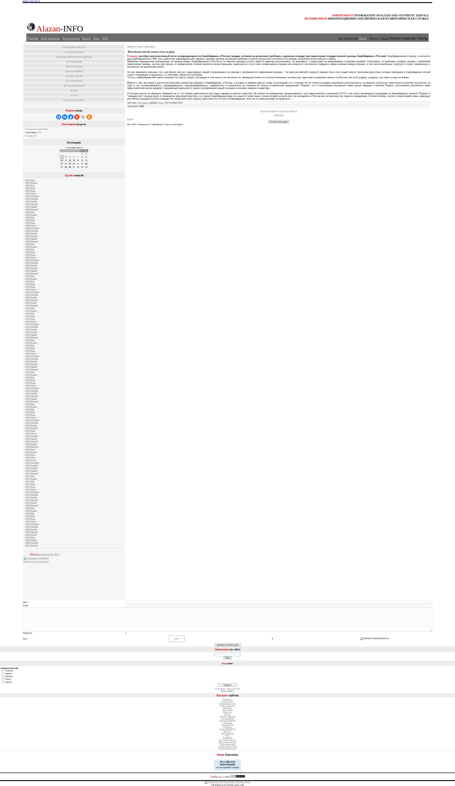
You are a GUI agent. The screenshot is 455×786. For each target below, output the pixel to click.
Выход (86, 38)
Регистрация (70, 38)
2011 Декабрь (32, 332)
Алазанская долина (34, 129)
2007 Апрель (31, 183)
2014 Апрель (31, 407)
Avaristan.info (227, 701)
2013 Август (31, 385)
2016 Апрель (31, 452)
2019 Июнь (30, 537)
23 (86, 164)
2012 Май (30, 345)
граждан (235, 767)
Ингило (227, 714)
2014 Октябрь (32, 423)
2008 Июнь (30, 220)
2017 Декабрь (32, 500)
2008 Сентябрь (32, 228)
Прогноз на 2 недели (36, 561)
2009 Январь (31, 239)
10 (62, 160)
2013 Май (30, 377)
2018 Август (31, 521)
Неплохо (9, 676)
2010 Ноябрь (31, 297)
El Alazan (227, 727)
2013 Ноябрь (31, 393)
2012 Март (30, 340)
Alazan (161, 103)
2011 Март (30, 308)
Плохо (8, 679)
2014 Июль (30, 415)
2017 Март (30, 476)
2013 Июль (30, 383)
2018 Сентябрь (32, 524)
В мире (29, 136)
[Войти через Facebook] (70, 117)
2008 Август (31, 225)
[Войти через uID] (58, 117)
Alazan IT (227, 731)
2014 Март (30, 404)
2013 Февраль (32, 369)
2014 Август (31, 417)
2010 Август (31, 289)
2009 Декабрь (32, 268)
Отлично (9, 671)
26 (70, 167)
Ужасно (8, 682)
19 (70, 164)
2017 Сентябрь (32, 492)
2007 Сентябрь (32, 196)
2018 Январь (31, 503)
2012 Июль (30, 351)
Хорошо (8, 673)
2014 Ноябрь (31, 425)
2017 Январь (31, 471)
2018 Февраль (32, 505)
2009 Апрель (31, 247)
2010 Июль (30, 287)
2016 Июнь (30, 455)
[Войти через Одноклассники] (89, 117)
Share (129, 119)
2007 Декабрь (32, 204)
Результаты (221, 688)
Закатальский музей (227, 704)
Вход (96, 38)
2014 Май (30, 409)
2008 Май (30, 217)
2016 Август (31, 460)
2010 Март (30, 276)
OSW (227, 736)
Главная (32, 38)
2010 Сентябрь (32, 292)
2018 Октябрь (32, 527)
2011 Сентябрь (32, 324)
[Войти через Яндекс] (76, 117)
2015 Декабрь (32, 441)
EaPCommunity (227, 733)
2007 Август (31, 193)
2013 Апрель (31, 375)
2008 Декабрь (32, 236)
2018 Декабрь (32, 532)
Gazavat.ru (227, 712)
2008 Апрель (31, 215)
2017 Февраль (32, 473)
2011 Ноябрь (31, 329)
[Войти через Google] (83, 117)
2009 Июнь (30, 252)
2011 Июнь (30, 316)
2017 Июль (30, 487)
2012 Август (31, 353)
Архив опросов (232, 688)
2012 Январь (31, 335)
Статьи (139, 46)
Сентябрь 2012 (74, 148)
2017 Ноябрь (31, 497)
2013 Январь (31, 367)
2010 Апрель (31, 279)
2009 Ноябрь (31, 265)
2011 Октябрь (32, 327)
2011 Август (31, 321)
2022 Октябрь (32, 543)
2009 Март (30, 244)
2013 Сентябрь (32, 388)
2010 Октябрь (32, 295)
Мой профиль (50, 38)
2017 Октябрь (32, 495)
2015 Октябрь (32, 436)
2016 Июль (30, 457)
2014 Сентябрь (32, 420)
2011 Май (30, 313)
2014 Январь (31, 399)
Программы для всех (227, 742)
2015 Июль (30, 431)
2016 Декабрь (32, 468)
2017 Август (31, 489)
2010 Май (30, 281)
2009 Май (30, 249)
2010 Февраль (32, 273)
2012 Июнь (30, 348)
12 (70, 160)
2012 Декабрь (32, 364)
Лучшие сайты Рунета (227, 746)
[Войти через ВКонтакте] (64, 117)
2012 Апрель (31, 343)
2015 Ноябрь (31, 439)
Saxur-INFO (228, 710)
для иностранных (223, 767)
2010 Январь (31, 271)
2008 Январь (31, 207)
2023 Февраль (32, 545)
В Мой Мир (279, 115)
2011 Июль (30, 319)
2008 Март (30, 212)
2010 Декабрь (32, 300)
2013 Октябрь (32, 391)
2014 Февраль (32, 401)
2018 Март (30, 508)
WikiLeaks (227, 723)
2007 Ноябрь (31, 201)
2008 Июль (30, 223)
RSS (105, 38)
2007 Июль (30, 191)
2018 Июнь (30, 516)
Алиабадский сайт (227, 716)
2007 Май (30, 185)
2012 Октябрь (32, 359)
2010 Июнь (30, 284)
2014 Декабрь (32, 428)
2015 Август (31, 433)
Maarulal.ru (227, 699)
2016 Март (30, 449)
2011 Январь (31, 303)
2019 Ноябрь (31, 540)
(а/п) (44, 554)
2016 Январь (31, 444)
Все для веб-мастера (227, 740)
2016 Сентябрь (32, 463)
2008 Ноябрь (31, 233)
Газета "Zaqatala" (227, 706)
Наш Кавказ (31, 132)
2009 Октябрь (32, 263)
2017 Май (30, 481)
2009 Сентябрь (32, 260)
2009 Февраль (32, 241)
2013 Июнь (30, 380)
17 (62, 164)
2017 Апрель (31, 479)
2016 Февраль (32, 447)
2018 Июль (30, 519)
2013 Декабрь (32, 396)
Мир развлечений (227, 744)
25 (66, 167)
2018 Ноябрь (31, 529)
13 (74, 160)
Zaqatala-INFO (227, 719)
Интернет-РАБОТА (228, 721)
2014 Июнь (30, 412)
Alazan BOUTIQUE (227, 729)
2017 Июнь (30, 484)
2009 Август (31, 257)
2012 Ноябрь (31, 361)
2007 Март (30, 180)
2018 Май (30, 513)
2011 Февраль (32, 305)
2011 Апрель (31, 311)
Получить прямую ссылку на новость (279, 111)
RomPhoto (227, 708)
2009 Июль (30, 255)
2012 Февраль (32, 337)
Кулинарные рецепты (228, 748)
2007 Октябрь (32, 199)
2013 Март (30, 372)
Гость (362, 38)
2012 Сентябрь (32, 356)
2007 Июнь (30, 188)
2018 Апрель (31, 511)
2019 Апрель (31, 535)
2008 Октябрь (32, 231)
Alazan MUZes (227, 725)
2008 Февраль (32, 209)
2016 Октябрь (32, 465)
